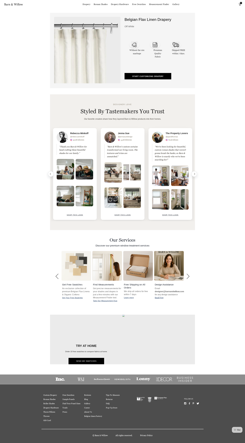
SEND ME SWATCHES (86, 361)
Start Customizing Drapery (147, 76)
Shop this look (75, 215)
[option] (75, 174)
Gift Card (47, 420)
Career (87, 408)
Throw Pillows (49, 412)
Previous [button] (57, 276)
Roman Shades (101, 4)
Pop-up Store (111, 408)
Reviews (87, 395)
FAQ (107, 403)
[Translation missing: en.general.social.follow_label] (185, 404)
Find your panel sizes (71, 403)
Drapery (86, 4)
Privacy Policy (146, 435)
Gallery (175, 4)
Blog (86, 399)
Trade (65, 408)
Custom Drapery (50, 395)
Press (65, 412)
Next (194, 174)
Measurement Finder (159, 4)
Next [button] (188, 276)
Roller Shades (49, 403)
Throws (46, 416)
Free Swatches (139, 4)
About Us (88, 412)
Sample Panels (69, 399)
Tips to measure (113, 395)
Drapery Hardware (120, 4)
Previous (51, 174)
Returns (109, 399)
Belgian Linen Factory (93, 416)
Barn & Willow (101, 435)
